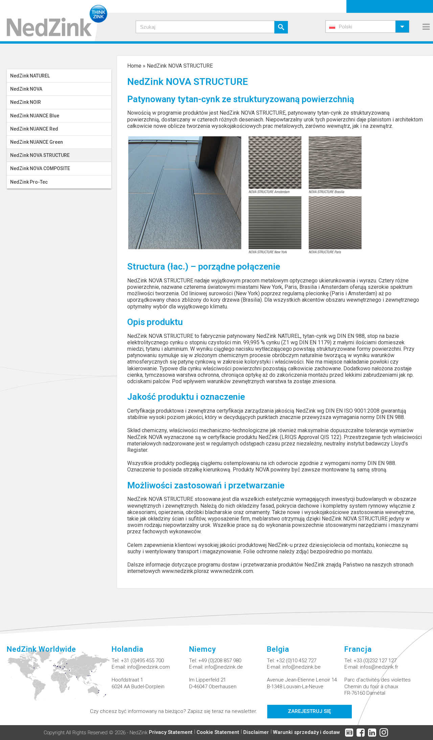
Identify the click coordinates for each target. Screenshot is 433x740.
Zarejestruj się (309, 711)
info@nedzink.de (224, 667)
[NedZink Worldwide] (59, 679)
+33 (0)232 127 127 (375, 660)
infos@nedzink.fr (379, 667)
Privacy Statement (170, 732)
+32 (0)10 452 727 (296, 660)
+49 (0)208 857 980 (219, 660)
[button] (367, 26)
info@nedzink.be (301, 667)
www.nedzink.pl (180, 571)
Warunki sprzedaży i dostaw (306, 732)
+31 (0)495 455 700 (142, 660)
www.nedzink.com (231, 571)
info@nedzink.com (148, 667)
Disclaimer (256, 732)
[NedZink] (53, 20)
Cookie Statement (218, 732)
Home (134, 66)
